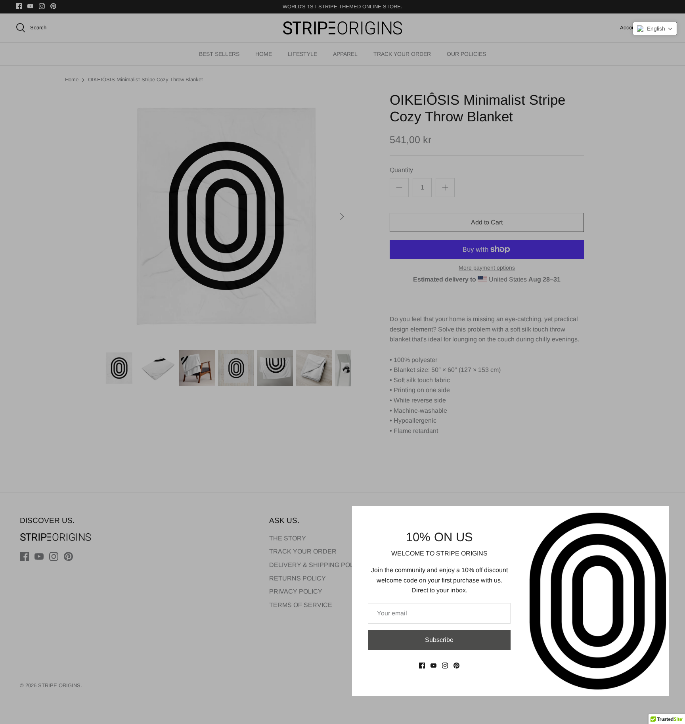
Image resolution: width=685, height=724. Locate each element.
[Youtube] (433, 665)
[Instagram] (445, 665)
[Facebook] (422, 665)
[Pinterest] (456, 665)
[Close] (659, 516)
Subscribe (439, 639)
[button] (655, 28)
